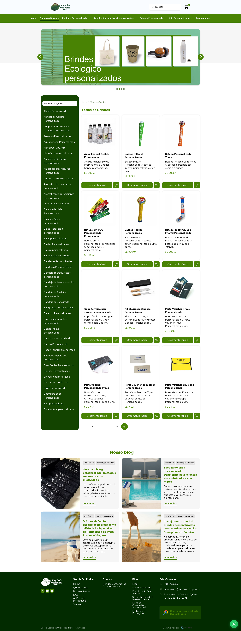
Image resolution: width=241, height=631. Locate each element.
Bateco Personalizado (56, 344)
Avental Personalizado (56, 203)
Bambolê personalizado (57, 255)
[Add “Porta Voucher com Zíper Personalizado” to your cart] (157, 416)
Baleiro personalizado (56, 250)
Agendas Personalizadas (57, 136)
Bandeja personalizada (56, 302)
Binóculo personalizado (57, 376)
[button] (96, 185)
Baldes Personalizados (56, 244)
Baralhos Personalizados (57, 313)
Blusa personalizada (55, 388)
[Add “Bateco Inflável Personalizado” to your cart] (157, 185)
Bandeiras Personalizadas (58, 267)
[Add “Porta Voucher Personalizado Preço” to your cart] (116, 416)
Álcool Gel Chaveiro (55, 147)
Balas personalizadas (55, 238)
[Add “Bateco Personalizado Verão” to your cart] (197, 185)
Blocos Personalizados (56, 382)
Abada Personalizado (55, 111)
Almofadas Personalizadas (58, 153)
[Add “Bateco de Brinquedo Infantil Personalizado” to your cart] (197, 264)
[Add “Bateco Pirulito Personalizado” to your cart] (157, 264)
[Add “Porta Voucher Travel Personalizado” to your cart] (197, 340)
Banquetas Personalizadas (58, 307)
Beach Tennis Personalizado (59, 350)
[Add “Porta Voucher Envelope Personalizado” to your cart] (197, 416)
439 (116, 426)
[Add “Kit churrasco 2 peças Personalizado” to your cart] (157, 340)
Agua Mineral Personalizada (59, 142)
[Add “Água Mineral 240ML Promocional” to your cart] (116, 185)
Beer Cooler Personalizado (58, 365)
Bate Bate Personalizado (57, 338)
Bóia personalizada (54, 403)
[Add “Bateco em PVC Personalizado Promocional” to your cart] (116, 264)
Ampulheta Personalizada (58, 178)
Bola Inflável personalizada (59, 409)
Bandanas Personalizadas (58, 261)
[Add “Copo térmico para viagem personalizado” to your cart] (116, 340)
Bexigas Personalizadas (56, 371)
